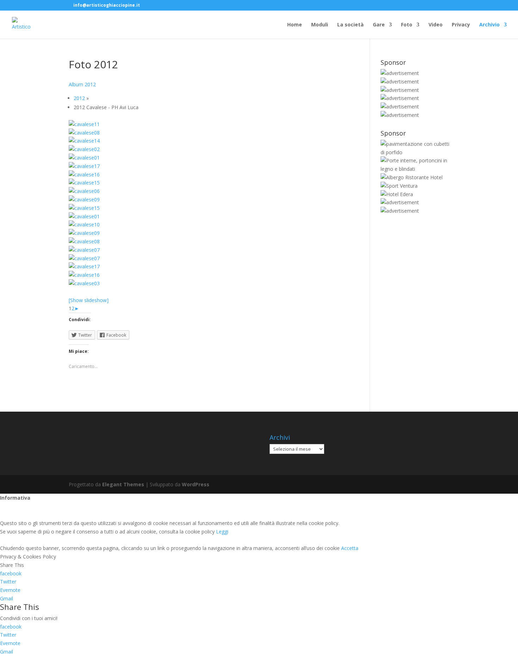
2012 (79, 98)
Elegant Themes (123, 484)
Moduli (319, 25)
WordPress (195, 484)
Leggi (222, 531)
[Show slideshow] (89, 300)
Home (294, 25)
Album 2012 (82, 84)
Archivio (489, 25)
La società (350, 25)
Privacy (461, 25)
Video (435, 25)
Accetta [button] (349, 548)
